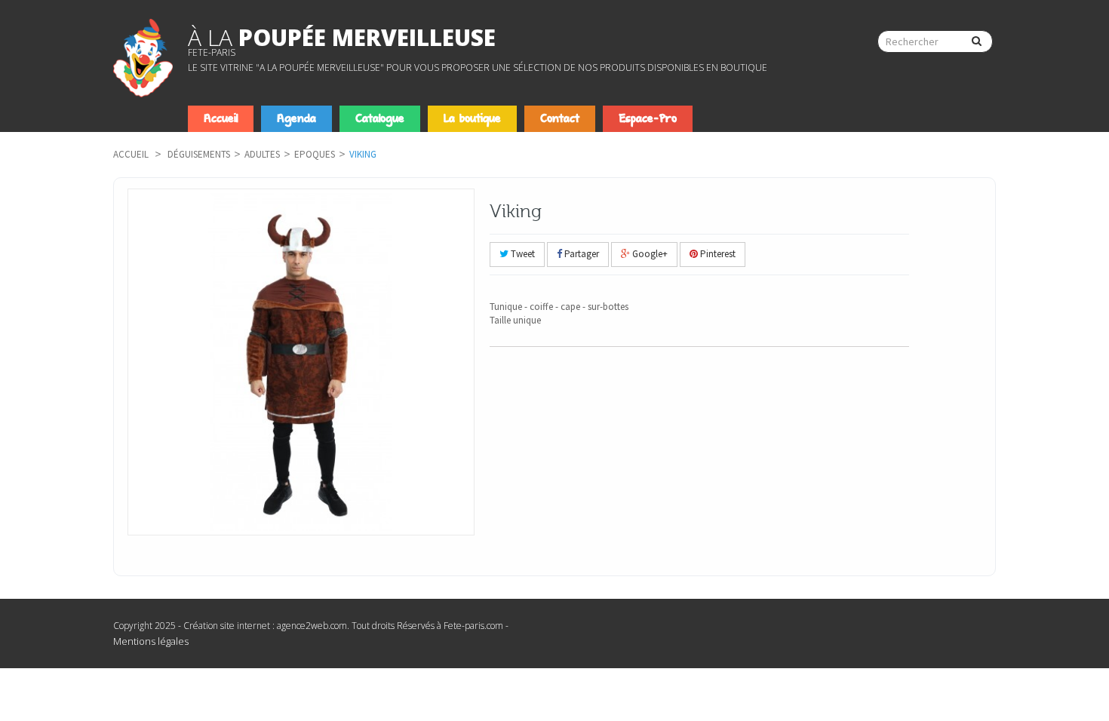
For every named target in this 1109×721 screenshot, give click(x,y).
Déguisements (198, 154)
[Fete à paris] (143, 58)
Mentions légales (151, 641)
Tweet (521, 253)
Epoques (314, 154)
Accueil (131, 154)
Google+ (649, 253)
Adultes (262, 154)
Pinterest (717, 253)
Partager (580, 253)
